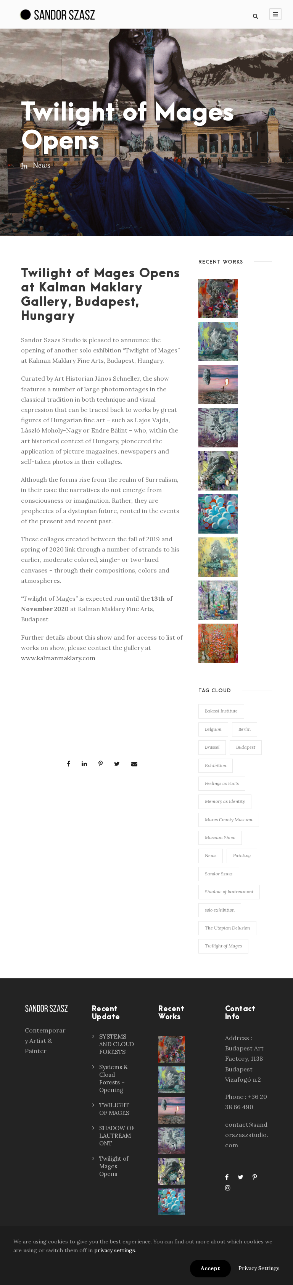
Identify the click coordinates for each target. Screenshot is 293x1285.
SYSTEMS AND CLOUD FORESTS (116, 1044)
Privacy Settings (259, 1268)
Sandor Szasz (219, 874)
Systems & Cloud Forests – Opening (113, 1078)
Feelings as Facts (222, 783)
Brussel (212, 747)
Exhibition (215, 765)
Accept (210, 1268)
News (41, 165)
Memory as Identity (225, 801)
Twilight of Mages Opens (114, 1166)
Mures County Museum (229, 819)
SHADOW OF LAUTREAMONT (117, 1135)
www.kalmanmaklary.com (58, 658)
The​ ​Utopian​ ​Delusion (227, 928)
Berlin (244, 729)
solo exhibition (220, 910)
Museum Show (220, 837)
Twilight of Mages (223, 946)
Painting (242, 855)
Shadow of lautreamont (229, 891)
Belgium (213, 729)
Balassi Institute (221, 711)
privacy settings (114, 1250)
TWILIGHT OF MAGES (114, 1109)
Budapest (245, 747)
